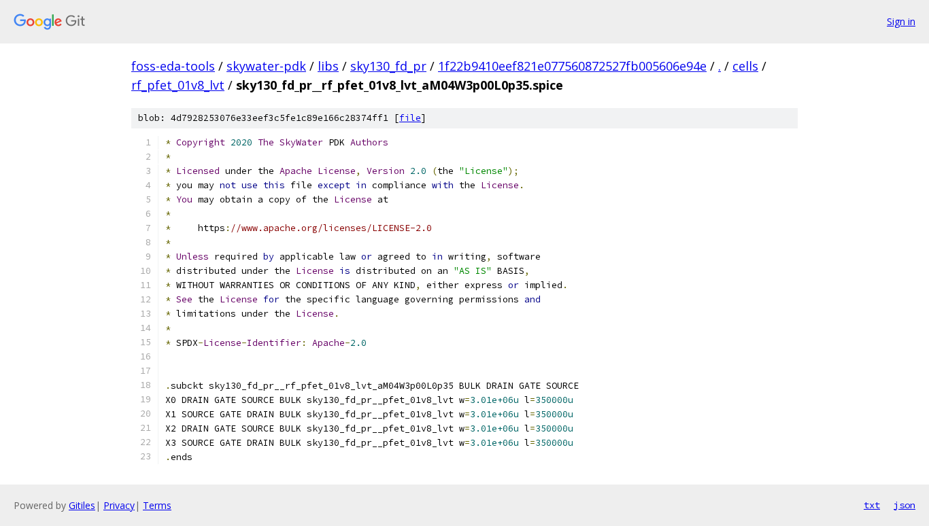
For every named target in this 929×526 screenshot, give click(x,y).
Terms (157, 505)
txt (872, 505)
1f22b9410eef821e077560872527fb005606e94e (572, 66)
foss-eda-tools (173, 66)
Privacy (119, 505)
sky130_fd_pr (388, 66)
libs (328, 66)
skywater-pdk (266, 66)
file (410, 118)
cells (745, 66)
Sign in (901, 21)
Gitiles (82, 505)
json (904, 505)
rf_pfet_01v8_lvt (177, 85)
